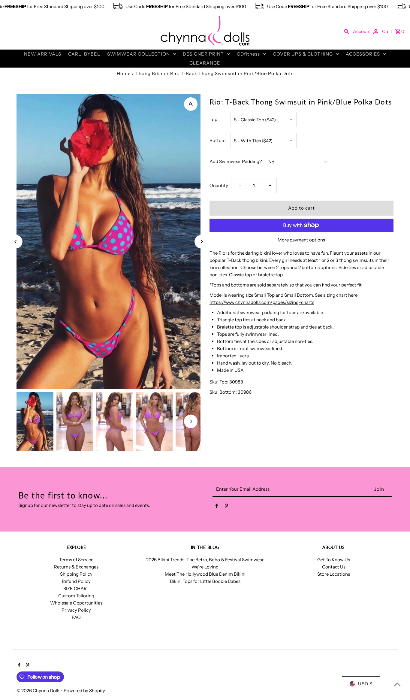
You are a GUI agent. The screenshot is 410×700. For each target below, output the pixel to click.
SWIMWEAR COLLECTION (138, 54)
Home (124, 73)
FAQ (76, 617)
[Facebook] (217, 507)
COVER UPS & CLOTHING (303, 54)
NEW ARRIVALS (42, 54)
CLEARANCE (204, 63)
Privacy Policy (76, 610)
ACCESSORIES (363, 54)
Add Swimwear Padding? (236, 161)
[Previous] (16, 241)
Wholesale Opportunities (76, 603)
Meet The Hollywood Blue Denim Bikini (205, 574)
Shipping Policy (76, 574)
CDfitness (248, 54)
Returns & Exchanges (76, 567)
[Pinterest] (226, 507)
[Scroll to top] (397, 684)
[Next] (201, 241)
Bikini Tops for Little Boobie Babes (205, 581)
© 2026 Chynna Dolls (39, 690)
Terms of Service (76, 559)
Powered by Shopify (84, 690)
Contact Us (333, 567)
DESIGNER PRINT (203, 54)
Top (213, 119)
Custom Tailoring (76, 595)
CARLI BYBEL (84, 54)
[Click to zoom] (190, 104)
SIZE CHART (76, 588)
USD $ (365, 683)
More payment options (301, 240)
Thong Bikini (150, 73)
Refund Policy (76, 581)
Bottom (218, 140)
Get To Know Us (333, 559)
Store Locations (333, 574)
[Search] (347, 31)
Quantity (219, 185)
